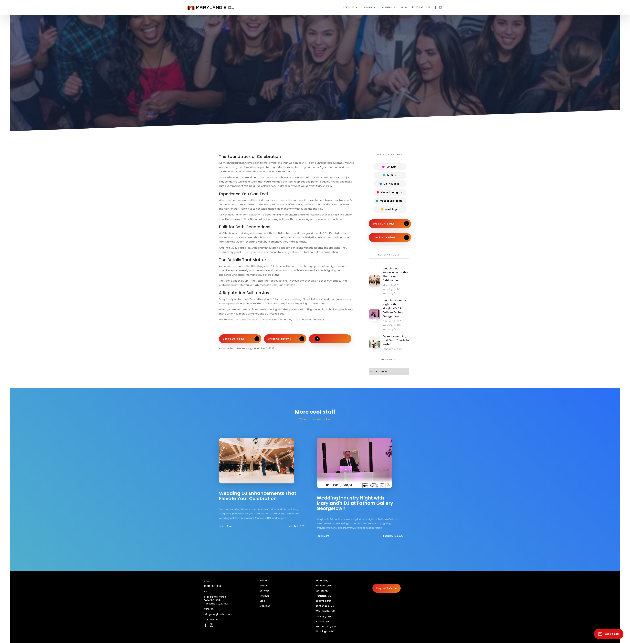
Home (263, 580)
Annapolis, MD (323, 580)
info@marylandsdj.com (218, 614)
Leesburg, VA (323, 616)
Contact (265, 606)
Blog (404, 7)
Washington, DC (325, 631)
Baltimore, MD (323, 585)
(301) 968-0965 (421, 7)
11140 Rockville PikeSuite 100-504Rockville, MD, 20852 (216, 600)
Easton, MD (321, 590)
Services (265, 590)
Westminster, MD (325, 611)
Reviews (264, 595)
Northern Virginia (325, 626)
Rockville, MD (323, 600)
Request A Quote (386, 588)
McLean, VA (322, 621)
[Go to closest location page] (330, 338)
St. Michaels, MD (324, 606)
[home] (210, 7)
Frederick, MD (323, 595)
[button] (350, 7)
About (263, 585)
